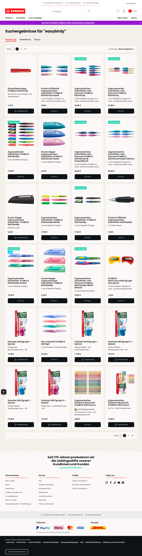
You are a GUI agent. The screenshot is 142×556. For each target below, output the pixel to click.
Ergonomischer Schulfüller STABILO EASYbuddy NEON (51, 219)
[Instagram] (107, 482)
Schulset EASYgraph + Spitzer (19, 343)
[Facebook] (111, 482)
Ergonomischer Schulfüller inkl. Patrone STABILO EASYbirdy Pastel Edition (121, 155)
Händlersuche (43, 492)
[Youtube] (119, 482)
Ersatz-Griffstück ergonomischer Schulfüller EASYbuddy (120, 219)
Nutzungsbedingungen (69, 542)
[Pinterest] (123, 482)
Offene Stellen (10, 481)
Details (54, 111)
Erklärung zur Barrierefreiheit (114, 542)
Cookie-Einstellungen (51, 542)
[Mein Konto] (124, 11)
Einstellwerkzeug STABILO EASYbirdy (18, 89)
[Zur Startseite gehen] (15, 11)
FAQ (40, 481)
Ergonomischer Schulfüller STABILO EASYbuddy (18, 154)
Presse (7, 485)
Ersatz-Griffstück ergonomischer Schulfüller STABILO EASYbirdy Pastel (51, 92)
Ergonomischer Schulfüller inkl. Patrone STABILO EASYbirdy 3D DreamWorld (84, 156)
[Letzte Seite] (25, 49)
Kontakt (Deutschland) (46, 485)
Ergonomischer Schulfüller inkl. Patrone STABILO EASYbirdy (84, 92)
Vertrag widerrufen (17, 552)
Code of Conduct (11, 500)
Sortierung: (113, 49)
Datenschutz (21, 542)
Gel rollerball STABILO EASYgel (53, 343)
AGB (81, 542)
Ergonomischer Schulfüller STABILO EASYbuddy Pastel (18, 280)
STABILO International (79, 481)
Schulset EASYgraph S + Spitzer (120, 343)
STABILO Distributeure (79, 488)
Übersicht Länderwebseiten (81, 485)
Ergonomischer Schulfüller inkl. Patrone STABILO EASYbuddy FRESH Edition (84, 283)
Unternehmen (9, 488)
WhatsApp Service (45, 488)
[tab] (12, 39)
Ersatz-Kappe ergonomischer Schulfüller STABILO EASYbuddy (18, 221)
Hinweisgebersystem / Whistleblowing (18, 504)
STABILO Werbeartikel (46, 504)
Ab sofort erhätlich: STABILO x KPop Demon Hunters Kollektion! (68, 23)
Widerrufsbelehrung (93, 542)
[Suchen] (89, 11)
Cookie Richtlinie (34, 542)
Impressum (10, 542)
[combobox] (71, 12)
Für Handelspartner (11, 496)
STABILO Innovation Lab (13, 492)
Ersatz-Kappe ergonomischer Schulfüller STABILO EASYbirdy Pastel (51, 155)
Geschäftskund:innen (46, 496)
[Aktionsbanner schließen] (140, 23)
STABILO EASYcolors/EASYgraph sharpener (120, 280)
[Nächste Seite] (21, 49)
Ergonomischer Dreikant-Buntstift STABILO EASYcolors (85, 402)
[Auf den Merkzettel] (33, 57)
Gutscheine (42, 500)
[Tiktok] (115, 482)
